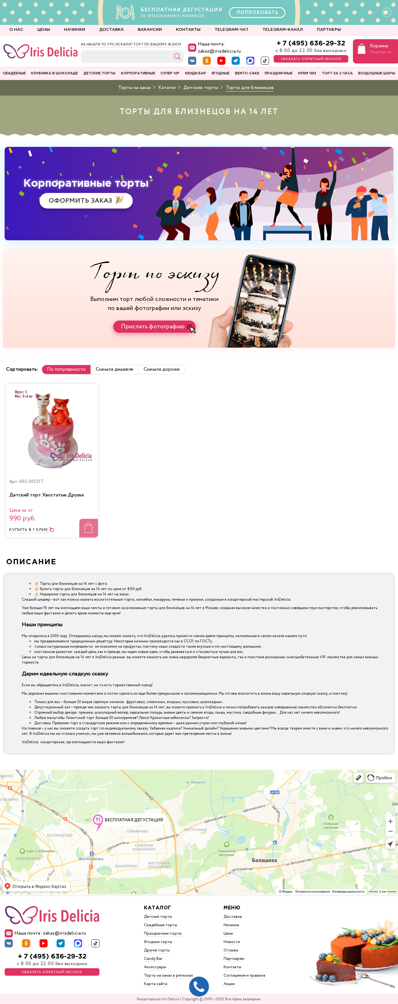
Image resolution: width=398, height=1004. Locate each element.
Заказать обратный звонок (311, 59)
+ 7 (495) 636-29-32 (311, 43)
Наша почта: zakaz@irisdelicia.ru (219, 47)
